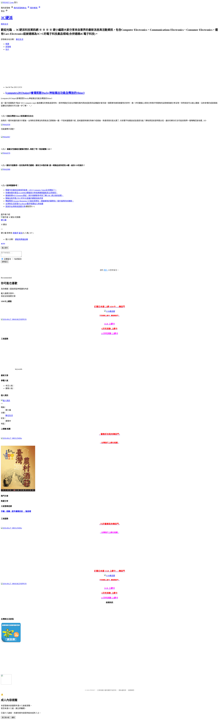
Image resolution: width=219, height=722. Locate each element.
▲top (3, 243)
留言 (20, 233)
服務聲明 (131, 690)
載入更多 (5, 248)
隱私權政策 (122, 690)
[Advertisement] (109, 68)
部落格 (8, 47)
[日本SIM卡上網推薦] (14, 319)
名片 (7, 49)
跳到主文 (4, 24)
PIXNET (92, 690)
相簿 (7, 44)
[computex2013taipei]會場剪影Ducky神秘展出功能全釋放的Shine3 (45, 92)
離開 (13, 717)
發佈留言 (5, 262)
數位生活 (19, 39)
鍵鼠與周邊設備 (21, 239)
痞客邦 (15, 233)
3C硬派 (7, 18)
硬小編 (3, 220)
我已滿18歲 (5, 717)
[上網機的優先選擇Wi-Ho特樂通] (11, 438)
